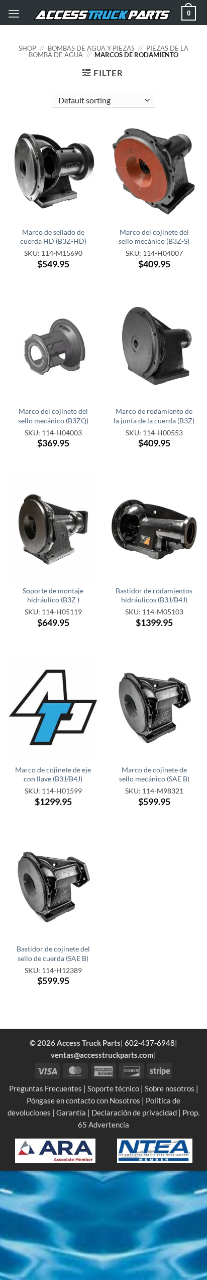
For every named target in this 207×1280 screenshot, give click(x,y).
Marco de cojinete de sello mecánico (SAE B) (154, 774)
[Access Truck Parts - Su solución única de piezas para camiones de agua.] (102, 15)
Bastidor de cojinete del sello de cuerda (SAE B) (53, 953)
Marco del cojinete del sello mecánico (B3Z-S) (154, 236)
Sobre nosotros (169, 1088)
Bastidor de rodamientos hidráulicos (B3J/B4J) (154, 595)
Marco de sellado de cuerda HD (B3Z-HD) (53, 236)
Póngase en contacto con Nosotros (83, 1100)
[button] (14, 13)
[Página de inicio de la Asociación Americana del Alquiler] (55, 1149)
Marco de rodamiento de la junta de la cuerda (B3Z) (154, 415)
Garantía (71, 1112)
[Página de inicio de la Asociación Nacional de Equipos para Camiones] (154, 1149)
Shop (27, 48)
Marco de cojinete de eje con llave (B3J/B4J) (53, 774)
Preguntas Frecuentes (45, 1088)
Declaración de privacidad (134, 1112)
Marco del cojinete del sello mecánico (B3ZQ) (53, 415)
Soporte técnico (113, 1088)
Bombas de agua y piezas (91, 48)
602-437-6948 (150, 1042)
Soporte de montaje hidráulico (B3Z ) (53, 595)
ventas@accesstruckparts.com (102, 1054)
